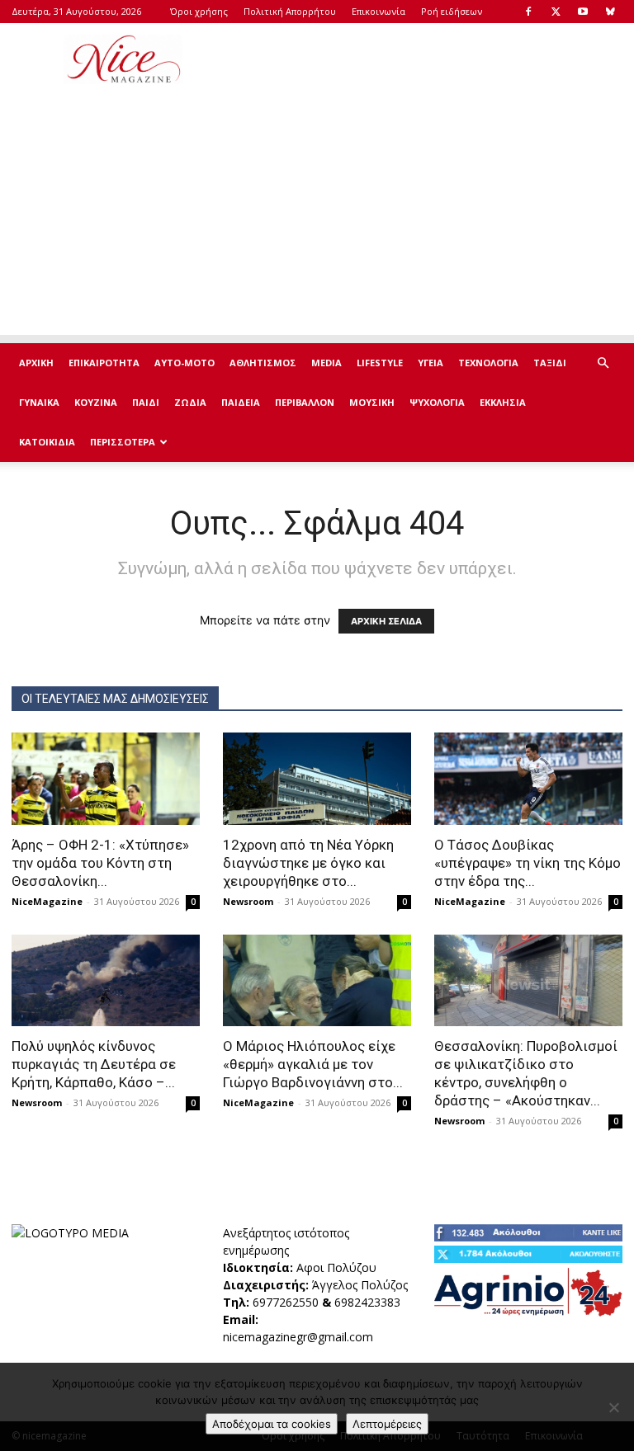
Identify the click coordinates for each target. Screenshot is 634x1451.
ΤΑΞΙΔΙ (549, 362)
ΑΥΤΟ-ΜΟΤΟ (184, 362)
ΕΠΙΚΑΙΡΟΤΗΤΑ (104, 362)
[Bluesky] (610, 11)
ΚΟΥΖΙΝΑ (95, 402)
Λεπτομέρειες (387, 1423)
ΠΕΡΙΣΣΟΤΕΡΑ (122, 442)
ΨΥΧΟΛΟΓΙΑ (437, 402)
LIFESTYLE (380, 362)
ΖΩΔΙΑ (190, 402)
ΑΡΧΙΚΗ (36, 362)
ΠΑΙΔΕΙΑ (240, 402)
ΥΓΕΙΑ (430, 362)
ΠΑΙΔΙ (145, 402)
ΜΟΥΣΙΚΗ (372, 402)
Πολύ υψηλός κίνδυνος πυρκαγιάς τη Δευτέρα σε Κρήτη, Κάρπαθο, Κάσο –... (94, 1064)
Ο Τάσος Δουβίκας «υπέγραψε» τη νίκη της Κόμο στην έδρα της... (527, 862)
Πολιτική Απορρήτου (290, 11)
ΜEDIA (326, 362)
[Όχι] (613, 1407)
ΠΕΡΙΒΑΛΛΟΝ (304, 402)
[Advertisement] (428, 59)
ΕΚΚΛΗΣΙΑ (503, 402)
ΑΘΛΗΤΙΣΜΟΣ (262, 362)
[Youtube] (582, 11)
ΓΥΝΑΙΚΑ (39, 402)
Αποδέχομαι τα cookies (271, 1423)
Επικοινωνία (378, 11)
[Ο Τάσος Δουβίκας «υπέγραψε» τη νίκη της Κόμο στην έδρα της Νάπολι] (528, 779)
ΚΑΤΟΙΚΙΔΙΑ (47, 442)
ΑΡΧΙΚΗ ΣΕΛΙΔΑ (386, 621)
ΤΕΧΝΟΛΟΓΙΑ (488, 362)
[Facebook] (528, 11)
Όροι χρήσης (199, 11)
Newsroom (248, 901)
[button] (602, 363)
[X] (555, 11)
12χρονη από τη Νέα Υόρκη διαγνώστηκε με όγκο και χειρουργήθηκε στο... (308, 862)
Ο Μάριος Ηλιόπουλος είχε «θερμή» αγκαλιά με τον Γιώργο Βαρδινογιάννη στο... (313, 1064)
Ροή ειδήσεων (451, 11)
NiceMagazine (47, 901)
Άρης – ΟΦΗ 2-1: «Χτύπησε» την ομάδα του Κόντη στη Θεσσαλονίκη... (100, 862)
